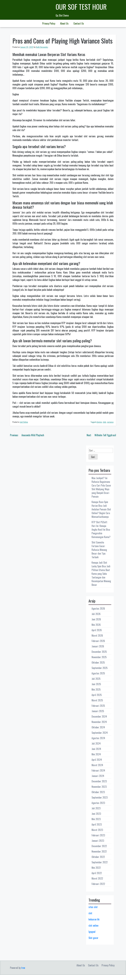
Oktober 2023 (98, 792)
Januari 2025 (98, 711)
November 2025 (99, 657)
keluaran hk (94, 919)
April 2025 (97, 695)
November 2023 (99, 787)
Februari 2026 (98, 641)
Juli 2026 (96, 614)
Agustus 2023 (98, 803)
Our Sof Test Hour (81, 7)
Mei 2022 (96, 867)
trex (23, 968)
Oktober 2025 (98, 662)
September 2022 (100, 862)
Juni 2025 (96, 684)
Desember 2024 (99, 716)
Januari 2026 (98, 646)
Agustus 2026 (98, 608)
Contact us (78, 23)
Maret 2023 (97, 830)
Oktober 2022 (98, 857)
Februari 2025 (98, 706)
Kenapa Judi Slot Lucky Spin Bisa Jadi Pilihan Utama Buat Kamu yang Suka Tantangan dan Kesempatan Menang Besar (101, 574)
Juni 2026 (96, 619)
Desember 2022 (99, 846)
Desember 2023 (99, 781)
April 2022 (97, 873)
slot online (93, 925)
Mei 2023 (96, 819)
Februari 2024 (98, 770)
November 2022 (99, 851)
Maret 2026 (97, 635)
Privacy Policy (48, 23)
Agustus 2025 (98, 673)
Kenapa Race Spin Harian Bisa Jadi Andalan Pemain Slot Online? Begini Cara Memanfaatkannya (101, 509)
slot (90, 913)
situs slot (93, 907)
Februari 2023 (98, 835)
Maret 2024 (97, 765)
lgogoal (92, 932)
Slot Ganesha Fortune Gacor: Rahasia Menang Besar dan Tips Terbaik (99, 549)
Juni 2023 (96, 814)
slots (104, 422)
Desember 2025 (99, 652)
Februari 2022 (98, 884)
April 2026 (97, 630)
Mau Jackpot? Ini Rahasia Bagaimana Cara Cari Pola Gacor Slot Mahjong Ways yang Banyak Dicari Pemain (101, 487)
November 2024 (99, 722)
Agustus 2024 (98, 738)
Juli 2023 (96, 808)
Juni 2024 (96, 749)
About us (64, 23)
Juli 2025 (96, 679)
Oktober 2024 (98, 727)
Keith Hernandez (42, 47)
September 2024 (100, 733)
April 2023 (97, 824)
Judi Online (24, 422)
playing (99, 422)
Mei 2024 (96, 754)
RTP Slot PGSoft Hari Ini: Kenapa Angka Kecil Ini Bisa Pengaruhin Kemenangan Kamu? (101, 529)
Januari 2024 (98, 776)
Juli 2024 (96, 743)
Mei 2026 (96, 625)
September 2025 (100, 668)
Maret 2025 (97, 700)
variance (110, 422)
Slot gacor (93, 938)
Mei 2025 (96, 689)
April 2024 (97, 760)
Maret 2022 (97, 878)
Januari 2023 (98, 841)
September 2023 (100, 797)
